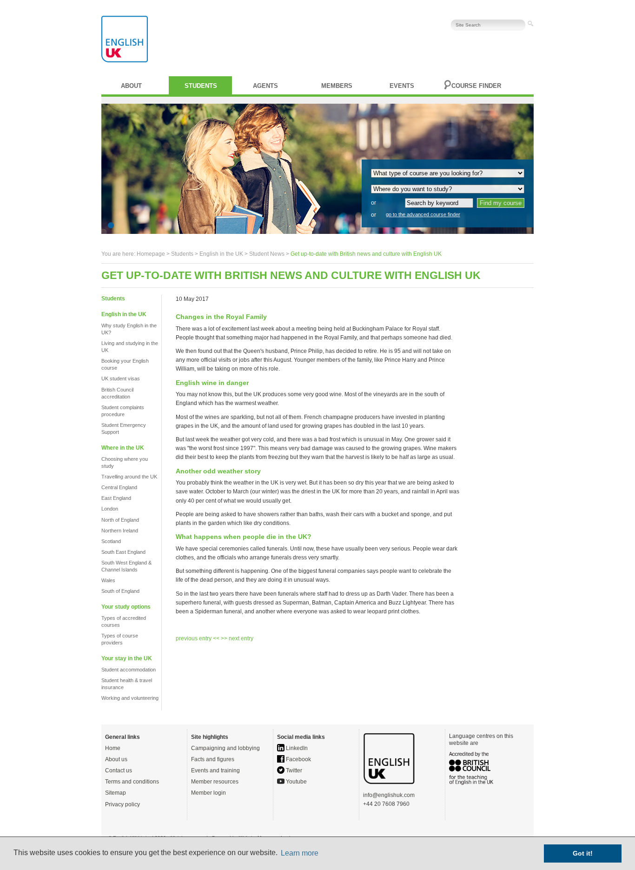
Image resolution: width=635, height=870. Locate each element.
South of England (120, 591)
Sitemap (115, 793)
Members (336, 85)
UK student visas (120, 378)
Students (201, 85)
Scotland (111, 541)
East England (116, 498)
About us (116, 759)
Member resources (214, 781)
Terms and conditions (132, 781)
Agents (265, 85)
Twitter (293, 770)
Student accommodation (128, 669)
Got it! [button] (583, 853)
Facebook (297, 759)
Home (112, 748)
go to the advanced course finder (423, 214)
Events (402, 85)
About (131, 85)
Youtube (295, 781)
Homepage (151, 254)
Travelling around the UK (129, 476)
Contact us (118, 770)
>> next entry (237, 638)
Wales (108, 580)
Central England (119, 487)
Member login (208, 793)
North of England (120, 520)
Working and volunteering (130, 698)
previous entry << (198, 638)
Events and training (215, 770)
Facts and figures (212, 759)
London (109, 508)
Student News (266, 254)
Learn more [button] (299, 853)
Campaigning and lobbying (225, 748)
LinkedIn (296, 748)
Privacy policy (122, 804)
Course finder (476, 85)
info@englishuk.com (389, 795)
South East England (123, 552)
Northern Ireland (119, 530)
